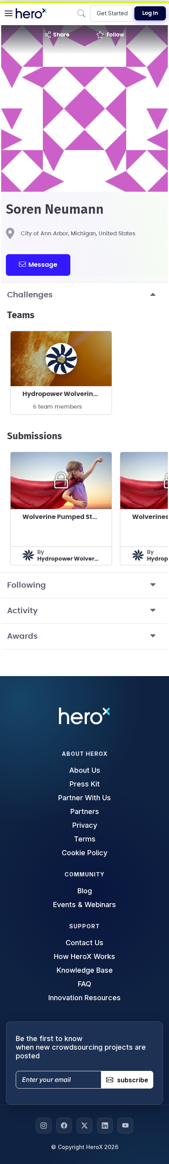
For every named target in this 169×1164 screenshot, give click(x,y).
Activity (22, 611)
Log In (150, 13)
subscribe (132, 1080)
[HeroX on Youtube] (125, 1125)
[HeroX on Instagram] (43, 1125)
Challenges (30, 295)
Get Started (112, 13)
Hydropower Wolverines (61, 394)
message (42, 265)
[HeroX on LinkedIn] (105, 1125)
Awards (22, 636)
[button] (8, 13)
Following (26, 585)
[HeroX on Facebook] (64, 1125)
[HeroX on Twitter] (84, 1125)
